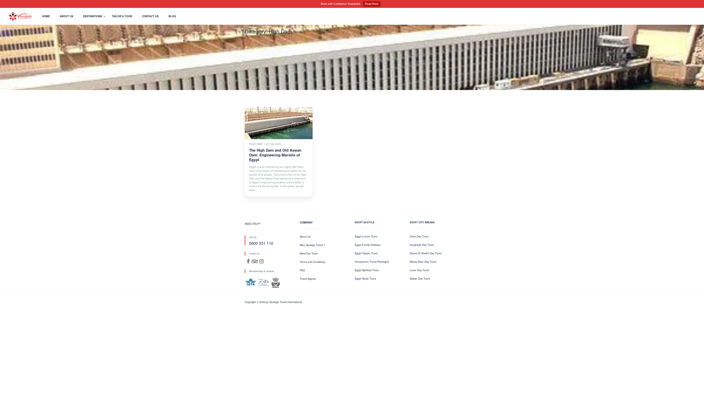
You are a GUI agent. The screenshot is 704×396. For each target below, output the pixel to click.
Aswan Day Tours (420, 278)
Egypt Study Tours (365, 278)
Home (46, 16)
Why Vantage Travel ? (312, 245)
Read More (371, 3)
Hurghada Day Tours (422, 245)
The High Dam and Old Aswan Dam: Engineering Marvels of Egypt (275, 154)
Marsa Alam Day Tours (423, 261)
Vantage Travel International (285, 302)
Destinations (92, 16)
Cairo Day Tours (419, 236)
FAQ (302, 270)
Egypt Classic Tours (366, 253)
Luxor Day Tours (419, 270)
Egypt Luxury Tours (366, 236)
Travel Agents (308, 278)
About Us (66, 16)
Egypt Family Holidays (367, 245)
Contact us (150, 16)
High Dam (265, 31)
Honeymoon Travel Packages (372, 261)
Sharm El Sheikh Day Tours (426, 253)
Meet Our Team (309, 253)
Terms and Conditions (312, 262)
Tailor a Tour (122, 16)
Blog (172, 16)
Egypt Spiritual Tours (367, 270)
